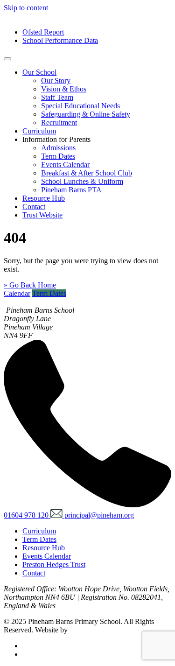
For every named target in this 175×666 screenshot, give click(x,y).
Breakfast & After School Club (86, 173)
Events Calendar (65, 164)
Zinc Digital (87, 630)
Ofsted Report (43, 32)
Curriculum (39, 131)
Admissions (58, 148)
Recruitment (59, 122)
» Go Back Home (30, 285)
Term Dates (58, 156)
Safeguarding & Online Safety (85, 114)
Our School (39, 72)
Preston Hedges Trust (53, 564)
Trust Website (42, 215)
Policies (33, 646)
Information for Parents (56, 139)
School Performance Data (60, 40)
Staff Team (57, 97)
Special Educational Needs (80, 106)
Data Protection (45, 654)
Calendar (17, 293)
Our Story (55, 80)
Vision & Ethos (63, 89)
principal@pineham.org (99, 515)
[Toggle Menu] (7, 58)
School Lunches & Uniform (82, 181)
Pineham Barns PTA (71, 190)
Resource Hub (43, 198)
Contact (33, 206)
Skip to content (26, 8)
